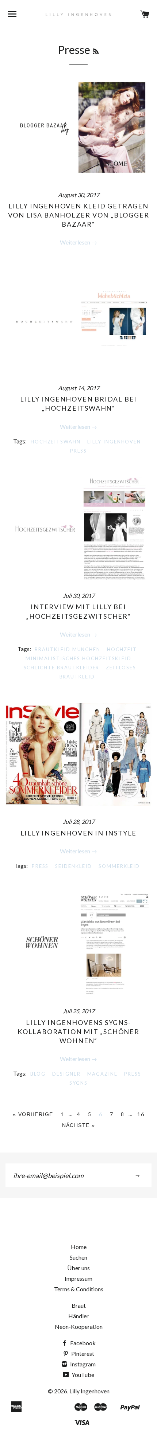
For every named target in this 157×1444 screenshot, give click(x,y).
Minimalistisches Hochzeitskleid (78, 658)
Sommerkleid (119, 866)
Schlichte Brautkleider (62, 667)
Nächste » (78, 1125)
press (78, 451)
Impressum (78, 1278)
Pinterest (82, 1353)
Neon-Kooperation (79, 1326)
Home (79, 1246)
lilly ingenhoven (114, 442)
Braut (79, 1305)
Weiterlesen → (78, 242)
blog (38, 1074)
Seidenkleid (73, 866)
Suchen (78, 1257)
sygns (78, 1083)
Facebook (82, 1342)
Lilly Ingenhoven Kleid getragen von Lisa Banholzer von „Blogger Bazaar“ (78, 215)
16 (140, 1114)
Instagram (82, 1364)
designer (66, 1074)
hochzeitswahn (56, 442)
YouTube (82, 1374)
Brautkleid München (67, 649)
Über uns (78, 1267)
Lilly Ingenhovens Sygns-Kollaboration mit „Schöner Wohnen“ (78, 1031)
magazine (102, 1074)
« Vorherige (33, 1114)
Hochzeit (122, 649)
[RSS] (95, 51)
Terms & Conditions (78, 1288)
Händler (78, 1315)
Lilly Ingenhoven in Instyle (78, 833)
